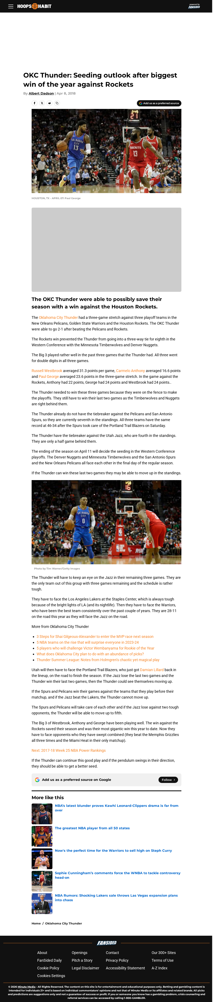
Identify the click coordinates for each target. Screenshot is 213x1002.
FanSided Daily (49, 960)
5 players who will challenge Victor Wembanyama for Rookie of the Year (95, 648)
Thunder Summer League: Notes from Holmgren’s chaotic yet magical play (98, 660)
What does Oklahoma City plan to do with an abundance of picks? (90, 654)
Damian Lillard (152, 670)
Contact (112, 952)
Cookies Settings (51, 976)
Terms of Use (163, 960)
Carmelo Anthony (130, 371)
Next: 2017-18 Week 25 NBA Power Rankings (69, 750)
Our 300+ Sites (164, 952)
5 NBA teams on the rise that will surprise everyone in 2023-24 (88, 642)
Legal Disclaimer (85, 968)
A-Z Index (159, 968)
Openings (79, 952)
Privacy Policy (117, 960)
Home (36, 923)
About (42, 952)
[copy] (57, 103)
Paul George (49, 376)
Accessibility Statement (125, 968)
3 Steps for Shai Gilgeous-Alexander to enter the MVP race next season (95, 636)
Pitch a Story (82, 960)
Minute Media (26, 986)
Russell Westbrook (47, 371)
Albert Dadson (41, 93)
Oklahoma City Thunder (58, 317)
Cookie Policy (48, 968)
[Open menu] (10, 6)
